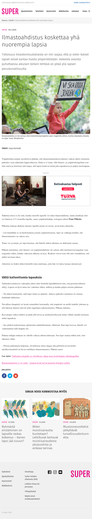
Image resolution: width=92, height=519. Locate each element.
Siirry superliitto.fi (82, 2)
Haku (85, 11)
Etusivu (4, 20)
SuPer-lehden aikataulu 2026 (31, 478)
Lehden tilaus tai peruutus (32, 485)
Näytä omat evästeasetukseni (32, 497)
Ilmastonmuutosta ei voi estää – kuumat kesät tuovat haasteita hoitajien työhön (36, 362)
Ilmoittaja (29, 471)
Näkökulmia (64, 11)
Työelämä (39, 11)
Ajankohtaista (26, 11)
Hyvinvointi (51, 11)
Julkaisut (75, 11)
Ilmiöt (11, 20)
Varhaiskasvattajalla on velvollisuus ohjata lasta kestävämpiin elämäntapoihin (45, 356)
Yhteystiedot (30, 491)
